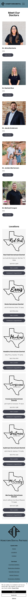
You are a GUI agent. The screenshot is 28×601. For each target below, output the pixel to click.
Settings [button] (14, 598)
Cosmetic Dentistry (14, 564)
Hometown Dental (13, 4)
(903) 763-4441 (14, 454)
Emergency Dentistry (14, 579)
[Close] (26, 585)
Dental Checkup (14, 575)
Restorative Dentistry (14, 568)
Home (14, 549)
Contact (14, 556)
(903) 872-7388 (14, 407)
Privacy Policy (15, 588)
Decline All (13, 595)
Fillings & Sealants (14, 582)
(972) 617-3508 (14, 263)
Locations (14, 552)
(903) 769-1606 (14, 358)
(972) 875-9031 (14, 311)
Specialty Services (14, 571)
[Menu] (23, 4)
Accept (14, 592)
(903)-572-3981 (14, 505)
